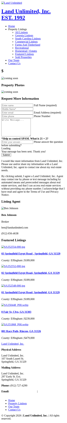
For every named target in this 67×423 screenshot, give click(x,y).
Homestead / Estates (26, 50)
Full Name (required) (45, 105)
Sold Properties (23, 57)
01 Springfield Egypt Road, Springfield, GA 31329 (30, 292)
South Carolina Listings (28, 38)
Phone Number (42, 116)
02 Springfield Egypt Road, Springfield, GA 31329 (30, 272)
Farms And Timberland (27, 44)
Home (11, 26)
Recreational (22, 47)
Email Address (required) (47, 112)
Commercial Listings (26, 41)
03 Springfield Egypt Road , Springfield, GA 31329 (30, 253)
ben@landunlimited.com (23, 391)
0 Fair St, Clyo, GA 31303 (16, 311)
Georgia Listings (24, 35)
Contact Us (14, 63)
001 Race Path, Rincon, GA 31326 (21, 331)
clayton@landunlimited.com (16, 394)
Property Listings (17, 403)
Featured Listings (24, 54)
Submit (6, 155)
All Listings (21, 32)
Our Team (13, 60)
